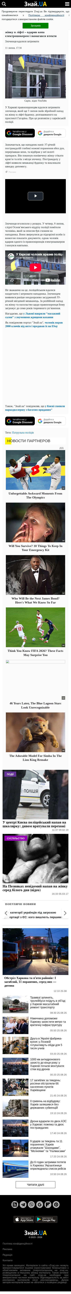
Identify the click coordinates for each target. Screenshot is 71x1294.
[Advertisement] (35, 366)
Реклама (7, 1249)
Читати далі (35, 1184)
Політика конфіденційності (17, 1243)
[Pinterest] (56, 1204)
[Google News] (39, 1204)
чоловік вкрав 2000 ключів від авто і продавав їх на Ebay (34, 324)
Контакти (8, 1260)
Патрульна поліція (23, 432)
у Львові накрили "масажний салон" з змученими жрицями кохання (32, 315)
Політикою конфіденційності (46, 15)
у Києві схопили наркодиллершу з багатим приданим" (35, 408)
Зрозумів (35, 25)
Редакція (7, 1254)
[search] (4, 4)
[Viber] (31, 1204)
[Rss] (14, 1204)
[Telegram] (23, 1204)
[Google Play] (46, 1219)
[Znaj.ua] (35, 4)
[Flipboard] (47, 1204)
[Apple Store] (24, 1219)
